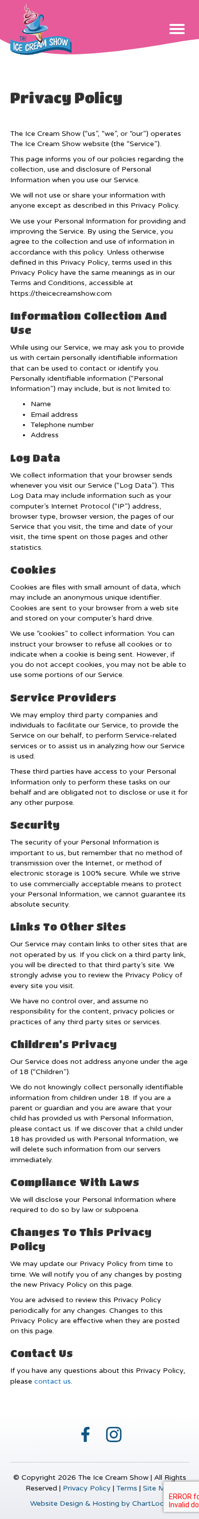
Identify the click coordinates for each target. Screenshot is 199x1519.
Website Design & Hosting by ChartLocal (99, 1503)
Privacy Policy (87, 1488)
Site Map (158, 1488)
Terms (126, 1488)
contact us (52, 1381)
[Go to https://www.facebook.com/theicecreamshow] (86, 1432)
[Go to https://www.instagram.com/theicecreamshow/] (114, 1433)
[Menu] (177, 29)
